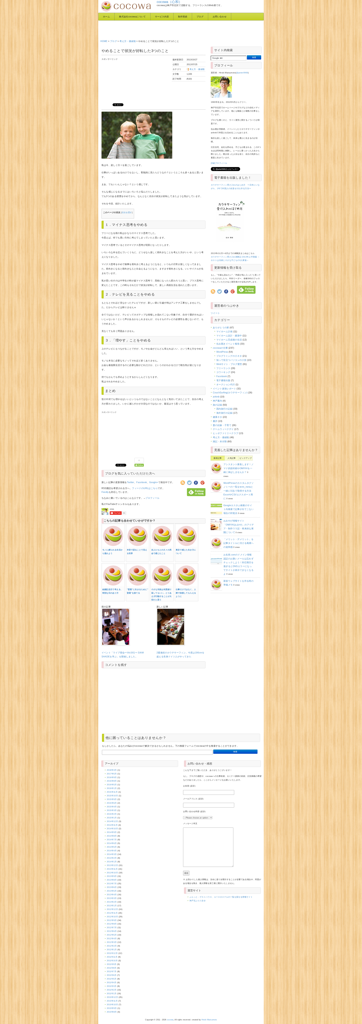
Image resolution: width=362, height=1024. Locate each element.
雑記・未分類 (220, 441)
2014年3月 (112, 854)
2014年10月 (112, 828)
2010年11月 (112, 1001)
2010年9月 (112, 1008)
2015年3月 (112, 810)
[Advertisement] (169, 29)
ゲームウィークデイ (223, 429)
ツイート (215, 313)
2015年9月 (112, 799)
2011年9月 (112, 964)
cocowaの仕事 (220, 348)
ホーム (106, 16)
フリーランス (223, 368)
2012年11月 (112, 913)
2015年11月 (112, 792)
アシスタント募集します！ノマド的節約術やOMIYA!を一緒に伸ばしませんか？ (238, 468)
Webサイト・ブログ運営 (229, 364)
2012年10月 (112, 916)
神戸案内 (217, 401)
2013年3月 (112, 898)
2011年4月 (112, 982)
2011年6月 (112, 975)
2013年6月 (112, 887)
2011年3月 (112, 986)
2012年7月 (112, 927)
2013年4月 (112, 894)
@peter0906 (242, 73)
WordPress (222, 352)
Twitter (130, 482)
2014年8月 (112, 836)
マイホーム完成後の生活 (229, 340)
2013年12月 (112, 865)
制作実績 (182, 16)
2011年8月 (112, 968)
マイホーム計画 (224, 331)
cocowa (170, 1020)
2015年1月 (112, 818)
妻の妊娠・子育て (222, 425)
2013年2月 (112, 902)
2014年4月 (112, 850)
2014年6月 (112, 843)
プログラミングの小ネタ (229, 356)
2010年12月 (112, 997)
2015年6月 (112, 803)
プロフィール (152, 498)
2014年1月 (112, 861)
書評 (215, 421)
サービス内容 (162, 16)
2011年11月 (112, 957)
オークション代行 (225, 384)
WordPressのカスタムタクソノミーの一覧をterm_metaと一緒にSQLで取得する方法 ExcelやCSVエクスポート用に (238, 491)
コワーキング (223, 372)
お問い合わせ (220, 16)
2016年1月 (112, 788)
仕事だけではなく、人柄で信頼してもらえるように (186, 592)
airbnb (216, 396)
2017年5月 (112, 774)
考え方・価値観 (127, 41)
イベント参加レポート (224, 388)
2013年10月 (112, 872)
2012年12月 (112, 909)
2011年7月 (112, 971)
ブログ (200, 16)
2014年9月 (112, 832)
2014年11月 (112, 825)
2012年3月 (112, 942)
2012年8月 (112, 924)
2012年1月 (112, 949)
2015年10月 (112, 795)
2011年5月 (112, 979)
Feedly (105, 492)
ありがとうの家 (221, 327)
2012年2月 (112, 946)
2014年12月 (112, 821)
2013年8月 (112, 880)
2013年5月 (112, 891)
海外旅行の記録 (224, 413)
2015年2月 (112, 814)
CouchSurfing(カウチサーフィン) (230, 392)
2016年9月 (112, 777)
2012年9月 (112, 920)
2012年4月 (112, 938)
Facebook (141, 482)
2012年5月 (112, 935)
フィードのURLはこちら (145, 488)
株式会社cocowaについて (132, 16)
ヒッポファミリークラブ (225, 433)
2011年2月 (112, 990)
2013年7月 (112, 883)
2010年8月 (112, 1012)
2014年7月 (112, 839)
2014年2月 (112, 858)
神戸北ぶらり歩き (197, 900)
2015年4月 (112, 806)
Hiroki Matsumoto (209, 1020)
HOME (103, 41)
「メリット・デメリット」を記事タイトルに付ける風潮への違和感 (238, 543)
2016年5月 (112, 784)
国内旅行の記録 (224, 409)
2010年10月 (112, 1004)
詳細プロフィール (219, 163)
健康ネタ (217, 417)
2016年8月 (112, 781)
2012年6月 (112, 931)
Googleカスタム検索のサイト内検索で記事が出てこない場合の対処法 (238, 509)
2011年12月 (112, 953)
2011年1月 (112, 993)
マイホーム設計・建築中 (229, 335)
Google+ (153, 482)
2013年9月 (112, 876)
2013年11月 (112, 869)
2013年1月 (112, 905)
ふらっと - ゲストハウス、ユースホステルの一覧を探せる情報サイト (221, 897)
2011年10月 (112, 960)
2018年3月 (112, 770)
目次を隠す (127, 212)
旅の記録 (217, 405)
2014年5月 (112, 847)
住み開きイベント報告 (228, 344)
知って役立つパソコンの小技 (231, 360)
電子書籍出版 (223, 380)
